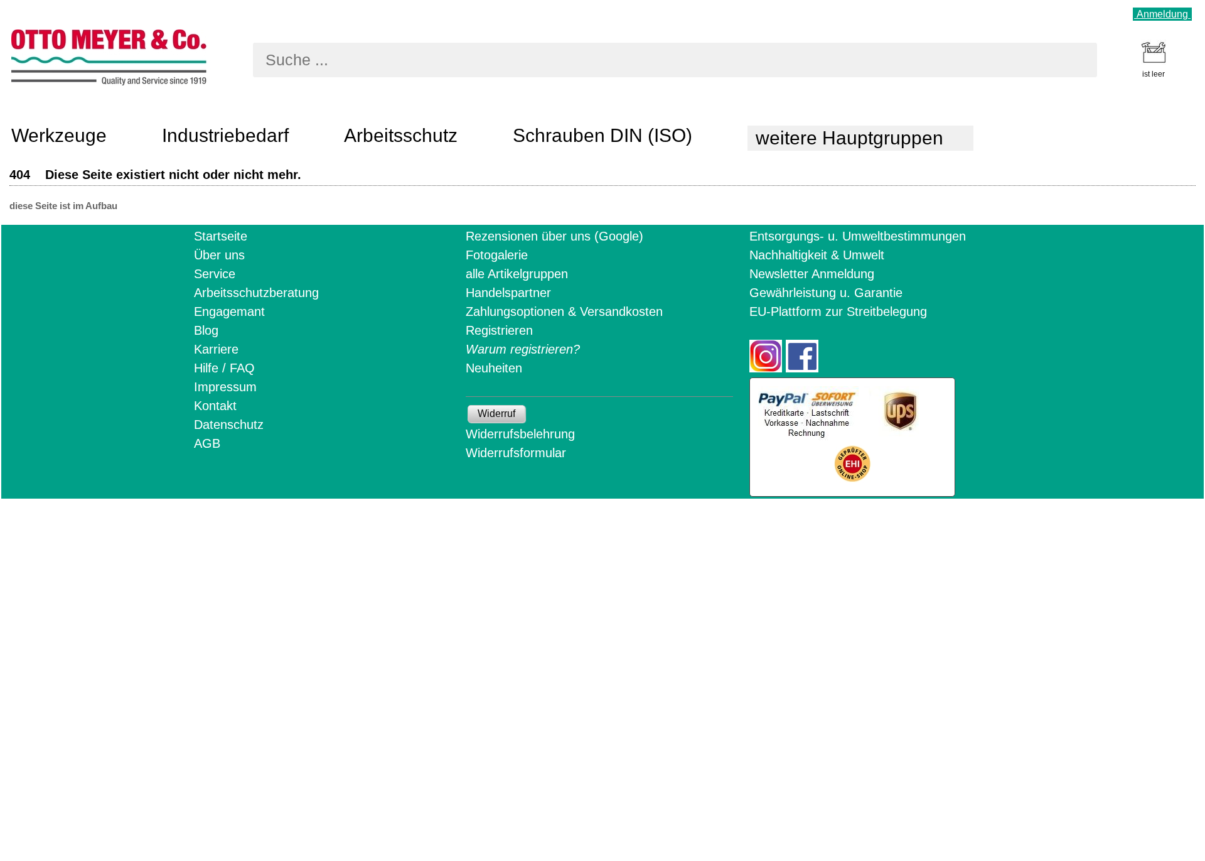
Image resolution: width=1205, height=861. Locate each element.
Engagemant (229, 311)
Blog (206, 330)
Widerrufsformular (516, 453)
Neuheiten (494, 368)
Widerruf (496, 413)
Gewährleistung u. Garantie (825, 293)
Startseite (220, 236)
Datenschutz (229, 424)
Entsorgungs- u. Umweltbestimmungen (857, 236)
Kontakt (215, 406)
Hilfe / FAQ (224, 368)
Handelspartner (508, 293)
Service (214, 274)
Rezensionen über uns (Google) (554, 236)
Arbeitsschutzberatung (256, 293)
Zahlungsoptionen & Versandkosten (564, 311)
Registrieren (499, 330)
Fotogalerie (497, 255)
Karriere (216, 349)
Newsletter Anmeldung (811, 274)
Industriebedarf (225, 135)
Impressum (225, 387)
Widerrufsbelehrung (520, 434)
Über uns (219, 255)
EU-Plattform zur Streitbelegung (838, 311)
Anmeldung (1162, 14)
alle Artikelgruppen (517, 274)
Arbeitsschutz (401, 135)
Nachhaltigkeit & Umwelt (816, 255)
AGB (207, 443)
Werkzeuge (59, 135)
